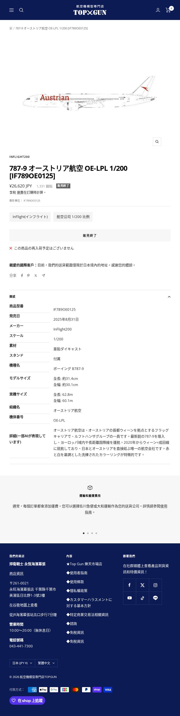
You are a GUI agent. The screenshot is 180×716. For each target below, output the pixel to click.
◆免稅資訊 (75, 632)
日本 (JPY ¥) (20, 663)
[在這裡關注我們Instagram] (155, 585)
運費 (20, 192)
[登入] (158, 10)
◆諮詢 (71, 623)
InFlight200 (19, 157)
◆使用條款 (75, 581)
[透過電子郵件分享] (43, 275)
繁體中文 (44, 663)
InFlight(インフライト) (30, 216)
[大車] (168, 10)
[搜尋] (21, 10)
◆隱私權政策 (76, 590)
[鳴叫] (36, 275)
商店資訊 (16, 573)
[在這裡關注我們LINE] (155, 597)
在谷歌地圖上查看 (23, 605)
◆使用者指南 (76, 572)
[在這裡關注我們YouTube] (129, 597)
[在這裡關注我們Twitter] (142, 585)
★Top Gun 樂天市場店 (84, 563)
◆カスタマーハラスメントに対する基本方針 (89, 602)
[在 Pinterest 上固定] (28, 275)
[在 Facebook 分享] (22, 275)
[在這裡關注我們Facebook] (129, 585)
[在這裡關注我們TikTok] (142, 597)
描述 (12, 297)
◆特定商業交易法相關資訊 (87, 614)
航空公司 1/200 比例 (73, 216)
